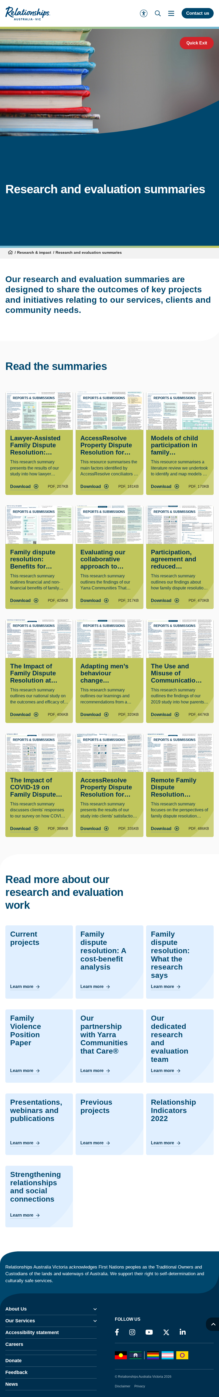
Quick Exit (196, 43)
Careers (14, 1344)
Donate (13, 1360)
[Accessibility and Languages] (143, 13)
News (11, 1384)
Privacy (139, 1386)
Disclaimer (122, 1386)
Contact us (197, 13)
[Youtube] (149, 1332)
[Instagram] (132, 1332)
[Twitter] (166, 1333)
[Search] (158, 13)
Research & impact (34, 252)
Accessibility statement (32, 1332)
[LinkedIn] (183, 1332)
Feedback (16, 1372)
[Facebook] (117, 1332)
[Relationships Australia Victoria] (27, 13)
